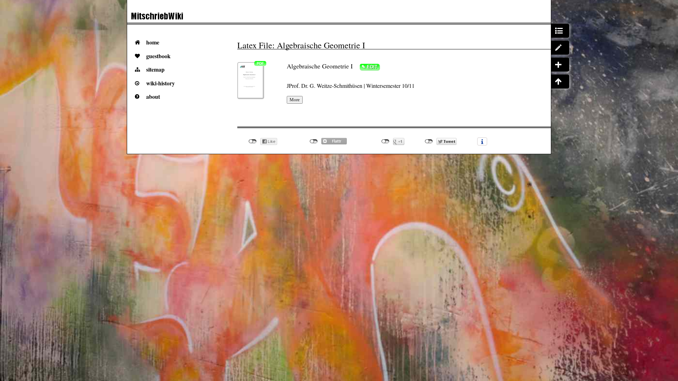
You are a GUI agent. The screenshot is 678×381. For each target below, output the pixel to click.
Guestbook (158, 56)
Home (152, 42)
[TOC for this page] (560, 31)
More (295, 99)
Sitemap (155, 69)
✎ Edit (369, 66)
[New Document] (560, 65)
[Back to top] (560, 81)
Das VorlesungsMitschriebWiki (184, 18)
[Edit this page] (560, 48)
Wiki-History (160, 83)
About (153, 96)
